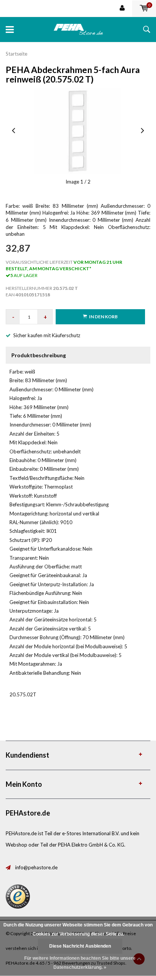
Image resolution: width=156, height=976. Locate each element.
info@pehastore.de (36, 867)
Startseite (16, 54)
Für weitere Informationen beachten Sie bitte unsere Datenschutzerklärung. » (80, 963)
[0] (144, 8)
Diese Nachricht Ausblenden (80, 946)
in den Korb (103, 316)
